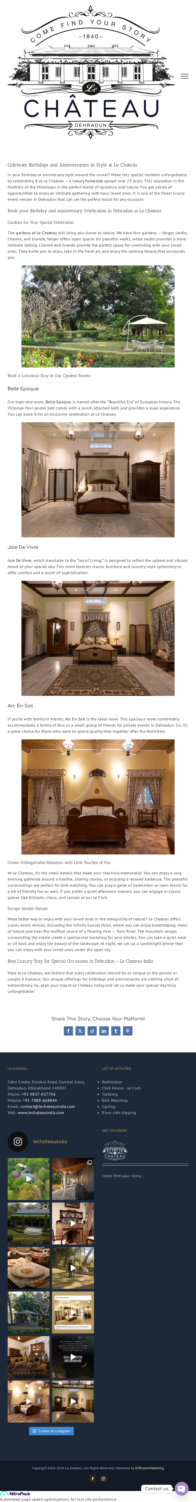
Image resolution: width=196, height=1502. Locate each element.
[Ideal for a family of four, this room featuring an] (29, 1401)
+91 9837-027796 (39, 1094)
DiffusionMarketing (149, 1468)
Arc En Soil (75, 718)
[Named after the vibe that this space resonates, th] (73, 1401)
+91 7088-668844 (40, 1100)
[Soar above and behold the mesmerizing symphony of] (29, 1179)
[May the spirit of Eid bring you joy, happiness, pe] (73, 1357)
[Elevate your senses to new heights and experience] (29, 1223)
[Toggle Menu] (184, 76)
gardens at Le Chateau (36, 232)
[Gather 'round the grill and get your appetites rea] (29, 1312)
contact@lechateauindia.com (48, 1106)
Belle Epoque (58, 401)
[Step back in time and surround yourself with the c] (29, 1357)
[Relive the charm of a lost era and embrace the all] (73, 1223)
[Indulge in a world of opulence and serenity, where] (73, 1268)
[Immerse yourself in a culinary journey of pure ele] (29, 1268)
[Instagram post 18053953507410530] (73, 1312)
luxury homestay (87, 180)
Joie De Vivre (19, 560)
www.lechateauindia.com (41, 1112)
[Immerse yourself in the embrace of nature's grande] (73, 1179)
